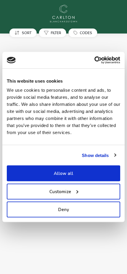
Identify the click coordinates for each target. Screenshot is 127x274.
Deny (63, 210)
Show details (95, 155)
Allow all (63, 173)
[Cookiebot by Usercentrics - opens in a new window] (94, 60)
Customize (60, 191)
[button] (24, 33)
